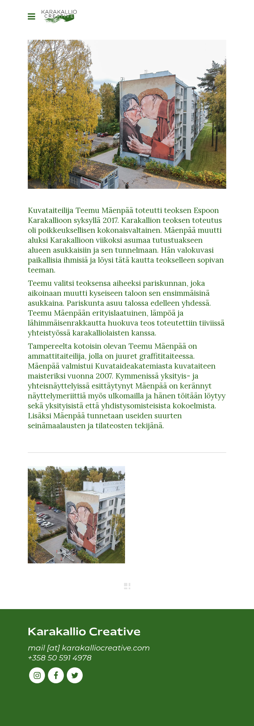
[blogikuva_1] (76, 514)
